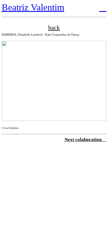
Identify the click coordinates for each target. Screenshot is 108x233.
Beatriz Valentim (33, 7)
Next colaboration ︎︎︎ (85, 139)
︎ (102, 7)
